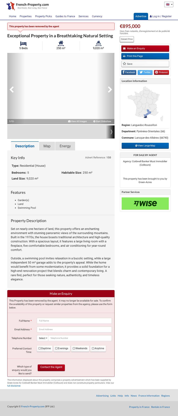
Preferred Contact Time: (22, 350)
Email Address (22, 329)
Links (113, 395)
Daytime (46, 348)
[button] (16, 88)
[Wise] (145, 203)
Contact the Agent (51, 367)
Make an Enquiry (136, 48)
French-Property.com (32, 406)
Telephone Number (21, 338)
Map (47, 146)
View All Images (79, 121)
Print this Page (134, 56)
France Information (149, 395)
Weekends (81, 348)
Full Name (24, 320)
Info (127, 395)
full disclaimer (13, 386)
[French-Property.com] (27, 6)
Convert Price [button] (127, 39)
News (134, 395)
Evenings (63, 348)
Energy (65, 146)
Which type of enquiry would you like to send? (22, 370)
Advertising (102, 395)
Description (24, 146)
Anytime (99, 348)
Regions (165, 395)
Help (120, 395)
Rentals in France (160, 406)
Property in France (139, 406)
